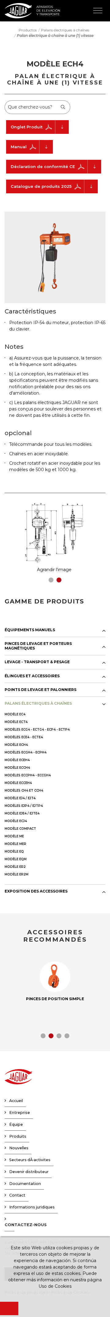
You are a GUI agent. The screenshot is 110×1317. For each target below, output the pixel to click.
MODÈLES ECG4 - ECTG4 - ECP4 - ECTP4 (37, 730)
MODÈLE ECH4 (16, 745)
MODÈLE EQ (14, 852)
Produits (17, 1136)
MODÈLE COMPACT (20, 829)
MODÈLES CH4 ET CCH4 (24, 791)
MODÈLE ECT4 (16, 722)
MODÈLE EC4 (15, 714)
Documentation (25, 1183)
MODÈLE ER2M (16, 874)
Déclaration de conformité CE (43, 166)
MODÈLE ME (14, 836)
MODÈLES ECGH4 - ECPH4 (25, 752)
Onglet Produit (26, 126)
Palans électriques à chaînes (65, 30)
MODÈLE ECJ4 (16, 821)
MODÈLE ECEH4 (17, 760)
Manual (19, 146)
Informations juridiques (32, 1207)
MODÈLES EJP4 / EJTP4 (24, 806)
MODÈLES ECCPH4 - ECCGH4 (28, 775)
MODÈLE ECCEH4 (18, 783)
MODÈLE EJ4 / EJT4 (20, 798)
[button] (51, 580)
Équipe (16, 1124)
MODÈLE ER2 (15, 867)
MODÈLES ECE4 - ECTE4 (24, 737)
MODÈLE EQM (16, 859)
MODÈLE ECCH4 (17, 768)
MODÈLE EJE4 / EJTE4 (22, 813)
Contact (17, 1195)
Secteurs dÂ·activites (29, 1160)
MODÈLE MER (15, 844)
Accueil (16, 1100)
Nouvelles (18, 1148)
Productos (28, 30)
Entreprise (19, 1112)
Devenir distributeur (29, 1171)
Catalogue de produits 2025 (41, 186)
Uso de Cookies (55, 1286)
